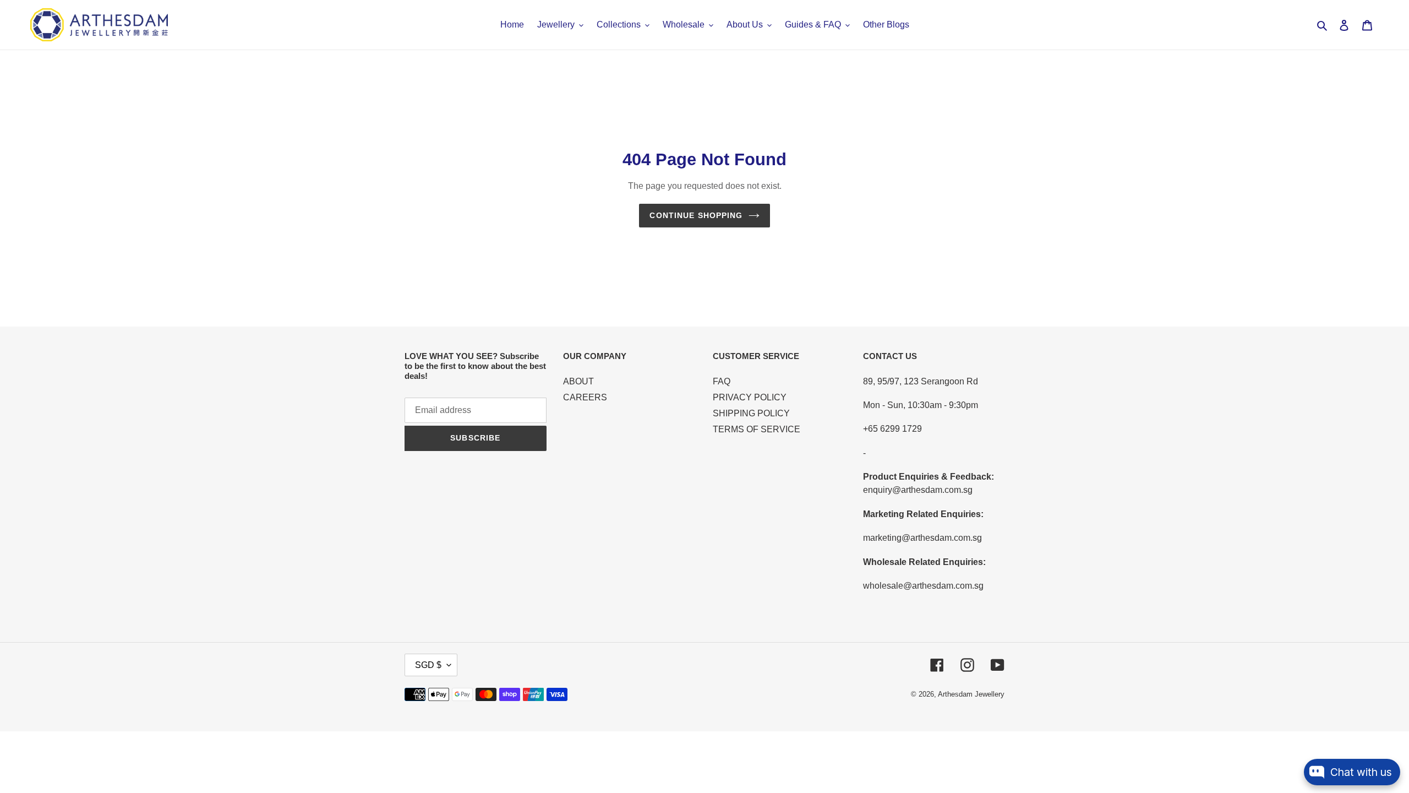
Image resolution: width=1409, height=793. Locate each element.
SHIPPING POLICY (751, 413)
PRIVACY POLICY (750, 397)
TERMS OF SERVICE (756, 429)
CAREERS (585, 397)
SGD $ (428, 665)
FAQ (721, 381)
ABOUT (578, 381)
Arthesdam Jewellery (971, 694)
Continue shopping (695, 215)
